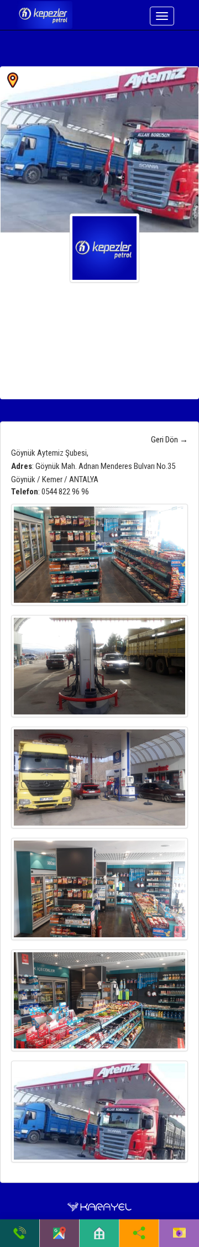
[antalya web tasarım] (99, 1207)
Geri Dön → (169, 440)
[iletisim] (179, 1233)
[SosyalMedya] (139, 1233)
